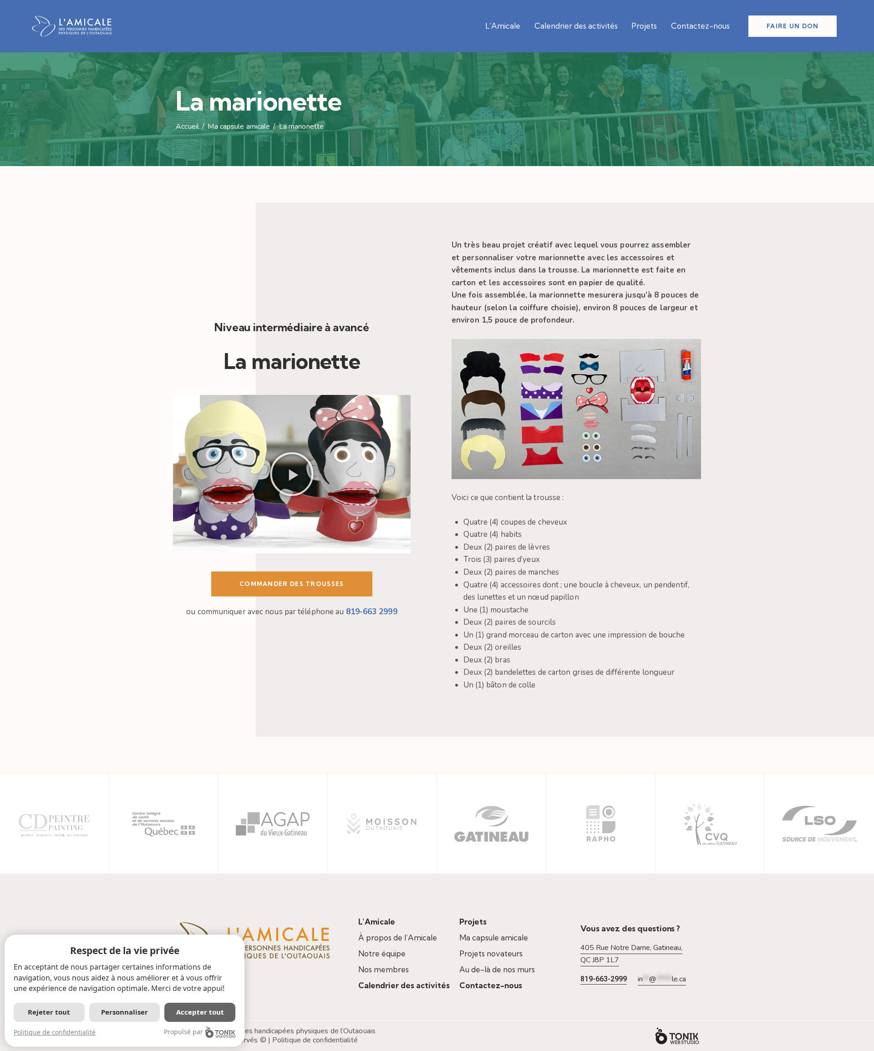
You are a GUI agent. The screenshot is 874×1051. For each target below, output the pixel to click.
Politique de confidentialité (315, 1040)
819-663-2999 (603, 979)
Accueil (187, 126)
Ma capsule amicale (239, 126)
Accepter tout (200, 1011)
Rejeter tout (49, 1011)
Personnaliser (124, 1011)
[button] (292, 474)
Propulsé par (183, 1031)
